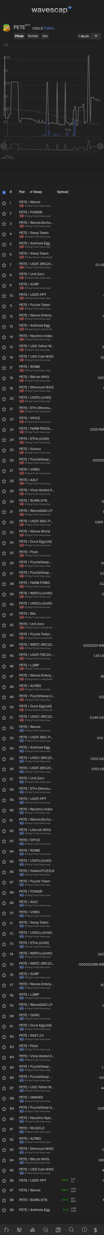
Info (45, 36)
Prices (19, 36)
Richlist (33, 36)
